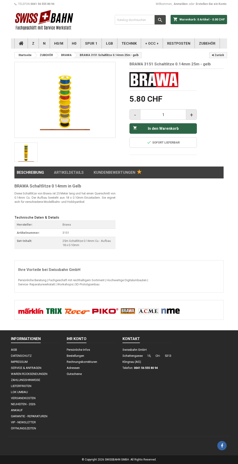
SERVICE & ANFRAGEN (26, 368)
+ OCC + (152, 43)
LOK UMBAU (19, 392)
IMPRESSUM (19, 362)
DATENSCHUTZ (21, 355)
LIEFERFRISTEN (21, 386)
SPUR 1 (91, 43)
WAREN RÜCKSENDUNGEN (29, 374)
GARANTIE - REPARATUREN (29, 416)
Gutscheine (74, 374)
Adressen (73, 368)
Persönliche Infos (78, 349)
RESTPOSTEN (178, 43)
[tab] (117, 172)
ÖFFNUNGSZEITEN (23, 428)
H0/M (58, 43)
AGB (14, 349)
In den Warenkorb (156, 128)
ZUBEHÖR (207, 43)
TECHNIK (129, 43)
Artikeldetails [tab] (69, 172)
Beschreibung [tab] (30, 172)
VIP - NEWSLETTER (23, 422)
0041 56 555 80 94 (42, 4)
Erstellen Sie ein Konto (211, 4)
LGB (109, 43)
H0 (74, 43)
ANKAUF (17, 410)
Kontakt (131, 339)
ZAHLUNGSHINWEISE (25, 380)
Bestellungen (75, 355)
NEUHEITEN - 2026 (23, 404)
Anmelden (181, 4)
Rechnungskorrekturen (82, 362)
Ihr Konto (76, 339)
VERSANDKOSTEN (23, 398)
